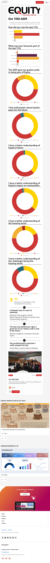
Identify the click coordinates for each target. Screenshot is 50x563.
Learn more (25, 494)
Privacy (7, 552)
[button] (14, 102)
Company (4, 523)
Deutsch (6, 532)
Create (3, 513)
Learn (3, 521)
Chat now (10, 530)
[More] (41, 7)
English (3, 532)
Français (17, 532)
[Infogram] (4, 2)
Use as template (40, 2)
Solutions (4, 518)
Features (4, 516)
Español (13, 532)
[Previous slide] (2, 438)
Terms (3, 552)
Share (11, 375)
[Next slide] (5, 438)
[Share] (10, 391)
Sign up (46, 2)
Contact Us (4, 530)
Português (10, 532)
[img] (18, 31)
